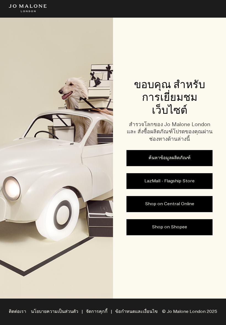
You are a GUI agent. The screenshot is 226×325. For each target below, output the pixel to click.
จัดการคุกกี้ (96, 312)
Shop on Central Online (169, 204)
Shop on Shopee (169, 227)
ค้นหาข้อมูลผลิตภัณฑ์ (169, 158)
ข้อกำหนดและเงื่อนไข (136, 312)
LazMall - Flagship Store (169, 181)
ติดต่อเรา (17, 312)
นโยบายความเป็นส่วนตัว (54, 312)
